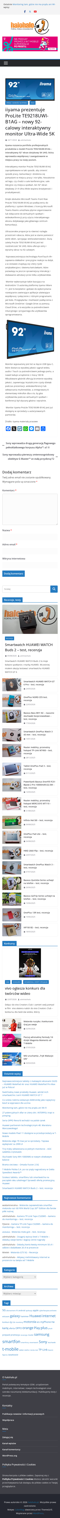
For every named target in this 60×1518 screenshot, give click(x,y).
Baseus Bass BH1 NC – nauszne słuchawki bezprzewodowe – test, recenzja (39, 716)
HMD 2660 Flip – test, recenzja (38, 850)
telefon (27, 1350)
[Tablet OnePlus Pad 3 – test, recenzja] (11, 770)
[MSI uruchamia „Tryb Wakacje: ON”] (11, 1059)
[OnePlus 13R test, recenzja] (11, 914)
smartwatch (33, 1342)
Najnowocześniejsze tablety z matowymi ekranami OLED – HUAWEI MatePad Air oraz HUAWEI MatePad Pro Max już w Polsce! (29, 1084)
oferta (12, 1328)
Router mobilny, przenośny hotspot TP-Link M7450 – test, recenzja (38, 750)
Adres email (9, 544)
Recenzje (9, 638)
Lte (13, 1322)
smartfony (25, 1342)
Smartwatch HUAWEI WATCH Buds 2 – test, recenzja (29, 647)
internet (49, 1315)
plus (44, 1327)
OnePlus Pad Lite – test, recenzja (35, 835)
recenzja (23, 1335)
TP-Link (43, 1349)
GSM (7, 982)
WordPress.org (9, 1455)
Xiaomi (50, 1350)
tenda (32, 1350)
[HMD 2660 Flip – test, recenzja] (11, 853)
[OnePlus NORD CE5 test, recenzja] (11, 701)
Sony (43, 1341)
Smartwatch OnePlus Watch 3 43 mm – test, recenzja (38, 733)
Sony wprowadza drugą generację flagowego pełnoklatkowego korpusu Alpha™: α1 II (30, 445)
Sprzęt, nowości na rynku (16, 103)
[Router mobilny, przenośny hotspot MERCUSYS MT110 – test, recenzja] (11, 805)
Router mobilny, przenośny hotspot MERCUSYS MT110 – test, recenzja (37, 803)
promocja (15, 1334)
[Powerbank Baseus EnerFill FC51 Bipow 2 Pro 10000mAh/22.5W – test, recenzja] (11, 786)
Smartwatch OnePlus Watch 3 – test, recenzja (39, 866)
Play (37, 1328)
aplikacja (29, 1310)
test (36, 1350)
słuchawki (52, 1342)
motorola (30, 1322)
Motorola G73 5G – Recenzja (24, 1252)
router (30, 1335)
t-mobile (10, 1349)
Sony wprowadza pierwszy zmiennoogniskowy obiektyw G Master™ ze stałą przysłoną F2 (28, 456)
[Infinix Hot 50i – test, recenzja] (11, 822)
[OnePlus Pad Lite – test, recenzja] (11, 838)
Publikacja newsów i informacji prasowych (23, 1414)
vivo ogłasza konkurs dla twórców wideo (25, 991)
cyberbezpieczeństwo (48, 1310)
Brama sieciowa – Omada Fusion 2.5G (20, 1164)
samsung (41, 1334)
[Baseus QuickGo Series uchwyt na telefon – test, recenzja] (11, 884)
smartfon (11, 1341)
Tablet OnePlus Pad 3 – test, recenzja (37, 767)
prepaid (6, 1334)
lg (11, 1322)
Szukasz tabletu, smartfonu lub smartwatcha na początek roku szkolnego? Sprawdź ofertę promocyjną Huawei (28, 1180)
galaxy (15, 1316)
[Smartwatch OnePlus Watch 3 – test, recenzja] (11, 868)
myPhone (45, 1322)
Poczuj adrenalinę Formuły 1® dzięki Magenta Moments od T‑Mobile (38, 1040)
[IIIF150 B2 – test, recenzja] (11, 929)
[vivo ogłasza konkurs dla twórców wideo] (30, 962)
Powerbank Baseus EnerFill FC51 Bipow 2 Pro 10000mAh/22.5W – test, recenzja (39, 784)
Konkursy (17, 982)
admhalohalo (25, 140)
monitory (19, 1322)
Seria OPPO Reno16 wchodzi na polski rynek (23, 1120)
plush (50, 1328)
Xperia (5, 1355)
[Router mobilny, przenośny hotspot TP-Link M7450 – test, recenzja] (11, 752)
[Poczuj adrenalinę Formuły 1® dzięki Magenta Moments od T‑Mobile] (11, 1042)
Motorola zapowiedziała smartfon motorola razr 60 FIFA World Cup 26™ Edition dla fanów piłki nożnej (29, 1208)
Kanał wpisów (9, 1443)
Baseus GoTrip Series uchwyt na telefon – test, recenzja (39, 897)
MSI (38, 1322)
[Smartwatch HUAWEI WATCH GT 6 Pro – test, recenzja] (11, 685)
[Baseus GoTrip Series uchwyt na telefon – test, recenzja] (11, 900)
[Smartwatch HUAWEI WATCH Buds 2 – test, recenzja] (30, 619)
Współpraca (8, 1420)
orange (27, 1327)
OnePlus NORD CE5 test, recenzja (35, 699)
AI (17, 1310)
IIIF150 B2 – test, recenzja (36, 927)
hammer (25, 1316)
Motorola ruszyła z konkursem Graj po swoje (38, 1023)
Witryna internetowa (13, 558)
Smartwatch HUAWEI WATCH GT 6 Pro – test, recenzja (39, 683)
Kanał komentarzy (11, 1449)
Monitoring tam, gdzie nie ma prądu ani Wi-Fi (24, 1107)
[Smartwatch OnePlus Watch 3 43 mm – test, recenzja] (11, 735)
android (21, 1310)
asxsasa (6, 1231)
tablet (21, 1350)
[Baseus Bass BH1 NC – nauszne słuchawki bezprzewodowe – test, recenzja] (11, 718)
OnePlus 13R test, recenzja (37, 912)
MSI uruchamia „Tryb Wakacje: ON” (39, 1057)
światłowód (13, 1354)
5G (4, 1310)
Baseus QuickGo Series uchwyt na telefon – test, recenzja (39, 882)
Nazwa (7, 530)
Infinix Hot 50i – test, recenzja (38, 820)
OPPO (18, 1328)
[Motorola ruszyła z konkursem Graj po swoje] (11, 1025)
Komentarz (9, 490)
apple (35, 1310)
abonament (11, 1310)
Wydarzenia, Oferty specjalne (36, 982)
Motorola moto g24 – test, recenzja (28, 1231)
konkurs (5, 1322)
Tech (32, 103)
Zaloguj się (7, 1437)
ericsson (5, 1316)
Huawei (35, 1315)
